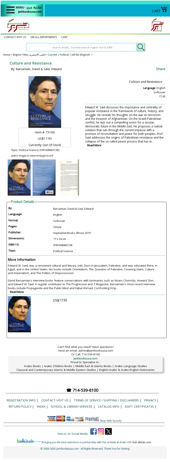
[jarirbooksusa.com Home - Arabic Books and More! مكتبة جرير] (17, 32)
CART (156, 11)
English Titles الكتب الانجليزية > (30, 54)
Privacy (150, 400)
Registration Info (21, 400)
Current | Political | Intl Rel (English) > (70, 54)
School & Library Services (71, 406)
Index (41, 406)
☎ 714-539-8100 (82, 390)
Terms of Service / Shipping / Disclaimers (106, 400)
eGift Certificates (139, 406)
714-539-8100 (91, 354)
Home (6, 54)
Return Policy (19, 406)
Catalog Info (108, 406)
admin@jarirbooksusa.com (95, 350)
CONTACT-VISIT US (15, 37)
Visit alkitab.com (141, 442)
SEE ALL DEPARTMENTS (43, 37)
